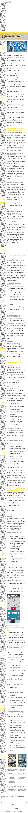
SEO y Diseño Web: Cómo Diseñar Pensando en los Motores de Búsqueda (12, 789)
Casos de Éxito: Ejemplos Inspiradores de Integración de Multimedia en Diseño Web (22, 790)
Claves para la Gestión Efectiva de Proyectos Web (22, 779)
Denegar (14, 804)
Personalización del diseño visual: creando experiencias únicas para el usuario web (22, 771)
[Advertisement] (14, 18)
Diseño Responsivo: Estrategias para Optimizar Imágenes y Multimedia (11, 781)
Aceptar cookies (14, 801)
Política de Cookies (9, 811)
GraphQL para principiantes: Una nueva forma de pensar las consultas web (12, 770)
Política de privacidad (18, 811)
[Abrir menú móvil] (25, 1)
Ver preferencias (14, 808)
